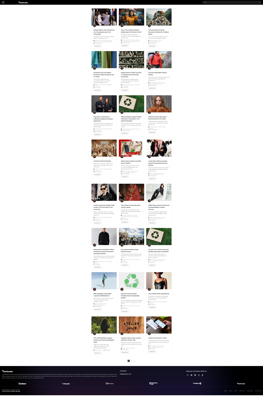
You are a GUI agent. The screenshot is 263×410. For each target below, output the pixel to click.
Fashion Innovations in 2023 (157, 338)
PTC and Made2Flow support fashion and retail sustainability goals (104, 340)
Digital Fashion (153, 345)
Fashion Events (153, 173)
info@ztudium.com (125, 374)
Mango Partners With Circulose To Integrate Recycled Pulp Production (131, 75)
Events (235, 390)
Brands (230, 390)
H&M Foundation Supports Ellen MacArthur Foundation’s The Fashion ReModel (131, 119)
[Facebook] (191, 375)
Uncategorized (98, 350)
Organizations (249, 390)
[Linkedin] (195, 375)
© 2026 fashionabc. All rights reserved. (11, 389)
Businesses (97, 40)
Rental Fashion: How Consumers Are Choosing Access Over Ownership (104, 32)
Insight (225, 390)
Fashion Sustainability (102, 41)
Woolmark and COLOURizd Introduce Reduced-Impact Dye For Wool (104, 75)
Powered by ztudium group (11, 391)
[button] (3, 2)
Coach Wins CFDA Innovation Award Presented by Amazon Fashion (157, 163)
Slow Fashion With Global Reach (158, 294)
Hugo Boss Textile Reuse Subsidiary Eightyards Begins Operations (103, 119)
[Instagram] (198, 375)
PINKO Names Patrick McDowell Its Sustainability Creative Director (158, 207)
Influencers (242, 390)
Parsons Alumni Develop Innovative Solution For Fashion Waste (158, 32)
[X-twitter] (187, 375)
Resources (109, 41)
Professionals (258, 390)
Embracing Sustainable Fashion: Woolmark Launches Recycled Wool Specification (104, 251)
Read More (97, 46)
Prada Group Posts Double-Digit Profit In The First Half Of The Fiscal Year (104, 207)
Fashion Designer (104, 40)
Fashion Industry (98, 84)
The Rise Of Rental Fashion (102, 161)
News (122, 85)
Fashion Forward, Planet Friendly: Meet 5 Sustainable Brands (130, 296)
